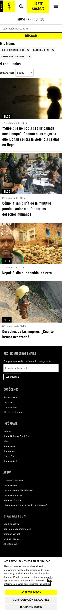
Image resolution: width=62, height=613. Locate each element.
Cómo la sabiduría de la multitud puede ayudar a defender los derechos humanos (26, 208)
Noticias (7, 430)
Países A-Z (9, 455)
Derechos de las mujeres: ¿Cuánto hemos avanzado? (28, 334)
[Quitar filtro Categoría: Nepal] (52, 49)
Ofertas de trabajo (12, 411)
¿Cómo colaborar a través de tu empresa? (25, 504)
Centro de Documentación (17, 528)
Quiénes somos (11, 396)
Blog (5, 440)
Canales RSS (10, 460)
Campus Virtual (11, 533)
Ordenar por (7, 72)
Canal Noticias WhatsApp (16, 435)
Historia (7, 401)
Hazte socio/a (38, 6)
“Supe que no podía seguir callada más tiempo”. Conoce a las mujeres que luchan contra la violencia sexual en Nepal (30, 136)
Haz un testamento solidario (18, 489)
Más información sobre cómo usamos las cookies (28, 582)
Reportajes (9, 445)
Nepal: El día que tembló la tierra (27, 272)
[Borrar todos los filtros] (29, 56)
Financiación (10, 406)
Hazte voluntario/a (13, 494)
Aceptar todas (31, 592)
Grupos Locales (11, 538)
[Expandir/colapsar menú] (55, 6)
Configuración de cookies (31, 599)
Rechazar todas (31, 607)
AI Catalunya (10, 543)
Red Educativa (11, 523)
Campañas (8, 450)
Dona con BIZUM (12, 499)
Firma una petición (13, 479)
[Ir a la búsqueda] (21, 6)
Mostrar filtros (31, 19)
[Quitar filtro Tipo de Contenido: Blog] (27, 49)
